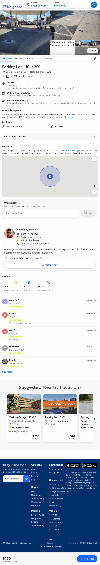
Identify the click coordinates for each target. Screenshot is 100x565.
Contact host (51, 265)
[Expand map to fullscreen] (94, 159)
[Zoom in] (94, 186)
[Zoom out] (94, 191)
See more (7, 371)
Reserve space (87, 558)
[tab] (6, 58)
